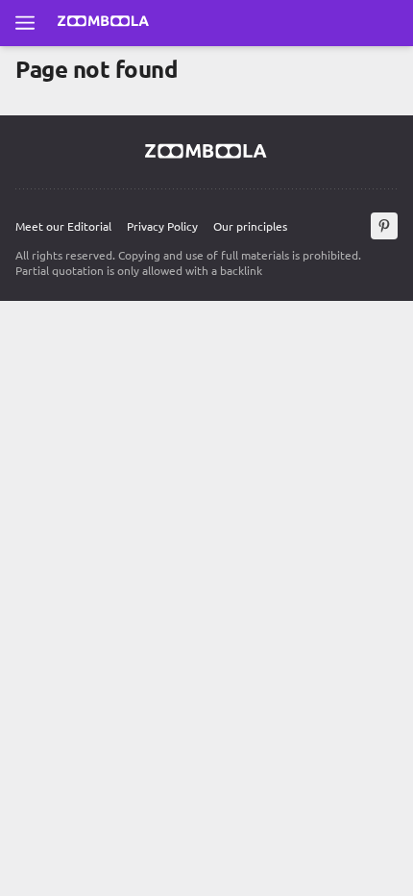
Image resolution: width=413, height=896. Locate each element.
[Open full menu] (25, 23)
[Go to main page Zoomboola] (104, 23)
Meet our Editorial (63, 226)
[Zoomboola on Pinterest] (384, 225)
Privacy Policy (162, 226)
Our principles (250, 226)
